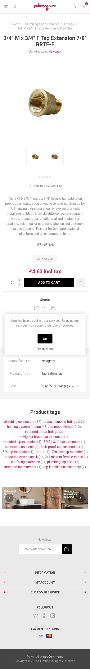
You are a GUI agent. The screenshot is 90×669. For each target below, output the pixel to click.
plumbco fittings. (62, 427)
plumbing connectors (19, 422)
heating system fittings (24, 427)
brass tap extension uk (21, 457)
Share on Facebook (43, 308)
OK (45, 338)
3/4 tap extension (15, 452)
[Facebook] (44, 615)
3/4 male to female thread (64, 457)
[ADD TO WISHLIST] (80, 282)
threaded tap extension (19, 442)
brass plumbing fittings (60, 422)
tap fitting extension (25, 462)
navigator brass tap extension (41, 437)
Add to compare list (47, 186)
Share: (45, 300)
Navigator (55, 51)
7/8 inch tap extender (67, 452)
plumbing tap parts (60, 462)
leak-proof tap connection (59, 447)
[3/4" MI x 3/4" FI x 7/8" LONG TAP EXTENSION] (35, 156)
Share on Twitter (36, 308)
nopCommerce (53, 656)
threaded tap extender (20, 467)
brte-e (40, 452)
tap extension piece (19, 447)
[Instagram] (52, 615)
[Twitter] (35, 615)
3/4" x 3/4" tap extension (62, 442)
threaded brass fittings (41, 432)
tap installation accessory (62, 467)
